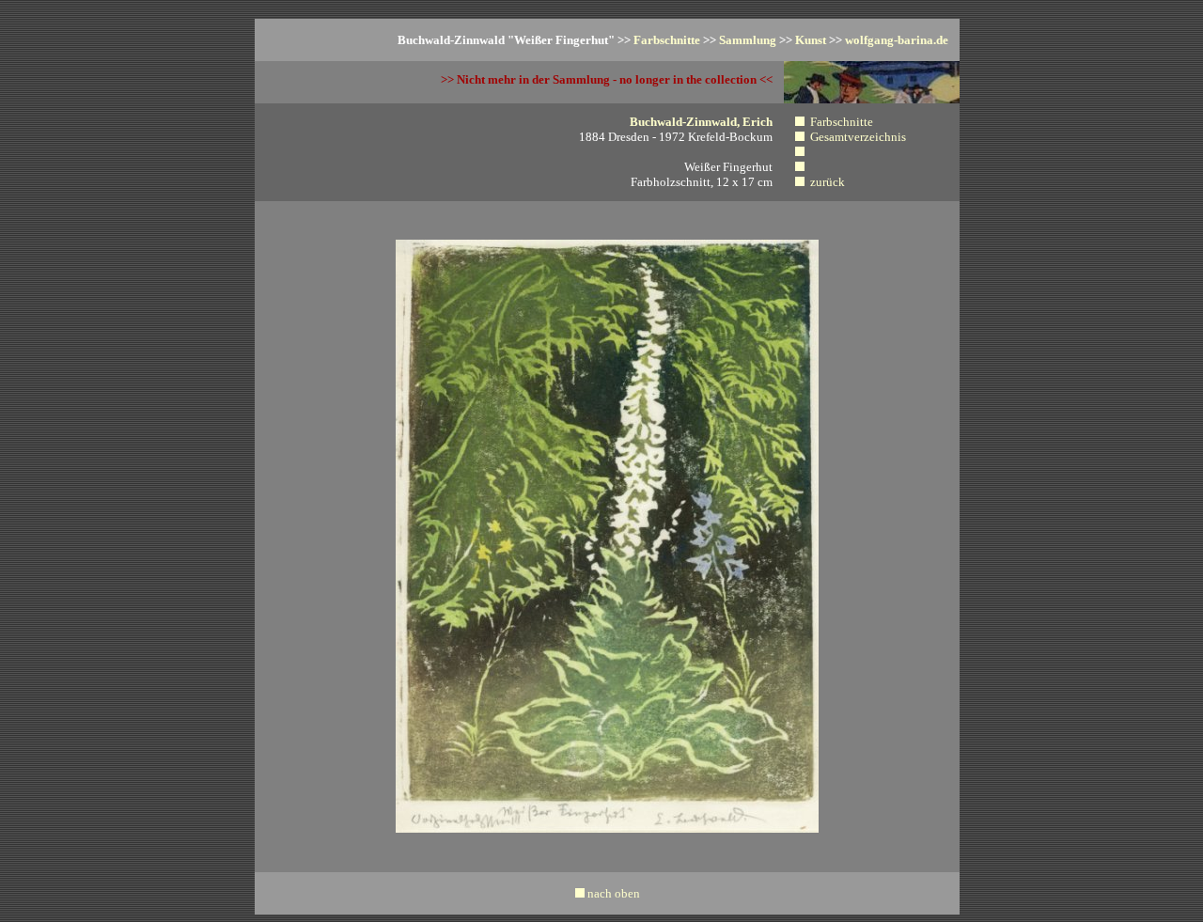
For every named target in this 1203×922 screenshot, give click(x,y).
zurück (827, 182)
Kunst (810, 40)
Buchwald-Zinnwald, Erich (701, 122)
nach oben (613, 893)
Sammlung (747, 40)
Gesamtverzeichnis (858, 137)
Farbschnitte (666, 40)
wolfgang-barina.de (896, 40)
